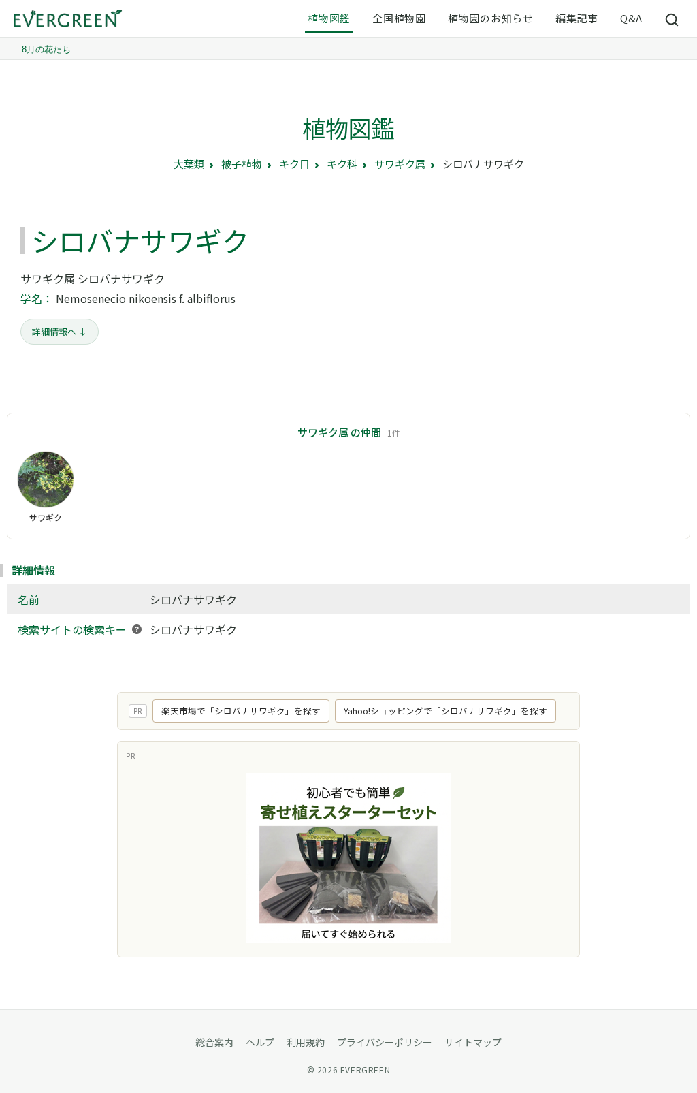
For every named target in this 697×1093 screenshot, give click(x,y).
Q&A (631, 18)
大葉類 (189, 164)
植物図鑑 (329, 18)
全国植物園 (399, 18)
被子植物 (241, 164)
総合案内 (214, 1042)
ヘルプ (260, 1042)
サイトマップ (473, 1042)
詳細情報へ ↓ (59, 331)
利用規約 (306, 1042)
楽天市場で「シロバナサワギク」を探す (241, 710)
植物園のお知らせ (491, 18)
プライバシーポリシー (384, 1042)
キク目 (294, 164)
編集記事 (576, 18)
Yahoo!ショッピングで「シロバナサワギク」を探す (445, 710)
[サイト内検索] (672, 19)
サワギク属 (399, 164)
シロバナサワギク (193, 629)
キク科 (342, 164)
